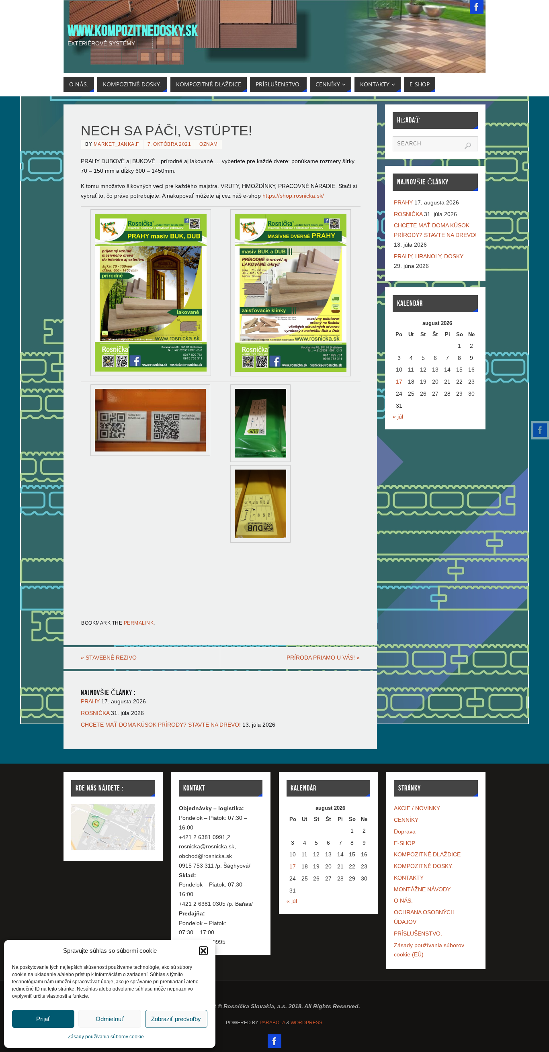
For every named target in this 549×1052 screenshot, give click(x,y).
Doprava (405, 831)
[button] (203, 951)
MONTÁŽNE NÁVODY (422, 889)
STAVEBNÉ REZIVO (109, 657)
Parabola (272, 1022)
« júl (398, 416)
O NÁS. (403, 900)
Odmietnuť (110, 1018)
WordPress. (307, 1022)
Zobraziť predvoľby (176, 1018)
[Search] (468, 146)
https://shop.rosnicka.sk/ (293, 195)
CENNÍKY (406, 820)
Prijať (43, 1018)
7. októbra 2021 (169, 144)
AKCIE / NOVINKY (417, 808)
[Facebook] (540, 430)
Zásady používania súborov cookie (106, 1037)
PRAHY (90, 701)
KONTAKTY (409, 877)
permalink (139, 623)
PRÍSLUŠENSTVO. (418, 933)
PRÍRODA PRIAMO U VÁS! (323, 657)
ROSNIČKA (95, 713)
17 (399, 381)
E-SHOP (404, 843)
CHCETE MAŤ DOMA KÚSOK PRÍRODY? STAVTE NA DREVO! (161, 724)
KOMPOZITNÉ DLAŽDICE (427, 854)
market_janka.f (116, 144)
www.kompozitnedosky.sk (133, 30)
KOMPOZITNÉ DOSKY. (423, 866)
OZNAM (208, 144)
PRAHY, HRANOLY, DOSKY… (431, 256)
